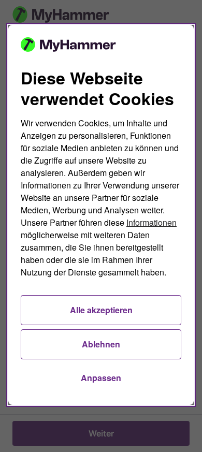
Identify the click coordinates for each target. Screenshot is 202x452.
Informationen (151, 222)
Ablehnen (101, 344)
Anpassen (101, 378)
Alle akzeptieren (101, 310)
